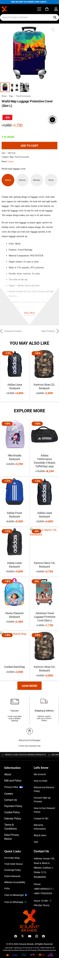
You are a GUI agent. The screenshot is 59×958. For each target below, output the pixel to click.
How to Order (40, 781)
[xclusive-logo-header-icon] (10, 9)
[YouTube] (29, 936)
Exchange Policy (12, 870)
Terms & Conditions (10, 826)
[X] (22, 936)
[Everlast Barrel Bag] (14, 645)
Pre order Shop (12, 858)
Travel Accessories (23, 96)
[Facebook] (15, 936)
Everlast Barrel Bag (14, 666)
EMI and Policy (12, 780)
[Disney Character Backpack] (14, 592)
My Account (40, 774)
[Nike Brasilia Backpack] (14, 434)
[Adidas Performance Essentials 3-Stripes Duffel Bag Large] (44, 434)
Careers (8, 793)
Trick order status (13, 864)
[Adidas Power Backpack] (14, 491)
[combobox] (29, 17)
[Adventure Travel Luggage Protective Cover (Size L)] (44, 592)
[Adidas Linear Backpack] (14, 364)
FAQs (7, 888)
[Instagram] (36, 936)
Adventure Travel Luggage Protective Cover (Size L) (44, 617)
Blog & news (40, 835)
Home (4, 96)
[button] (39, 9)
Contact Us (10, 799)
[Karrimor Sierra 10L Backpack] (44, 542)
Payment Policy (13, 806)
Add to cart (29, 145)
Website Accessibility (14, 882)
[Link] (56, 9)
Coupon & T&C (41, 818)
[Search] (55, 17)
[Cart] (46, 9)
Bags (11, 96)
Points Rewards (12, 876)
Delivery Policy (12, 818)
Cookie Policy (12, 812)
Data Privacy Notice (11, 836)
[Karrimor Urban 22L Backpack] (44, 364)
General (10, 161)
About (7, 774)
